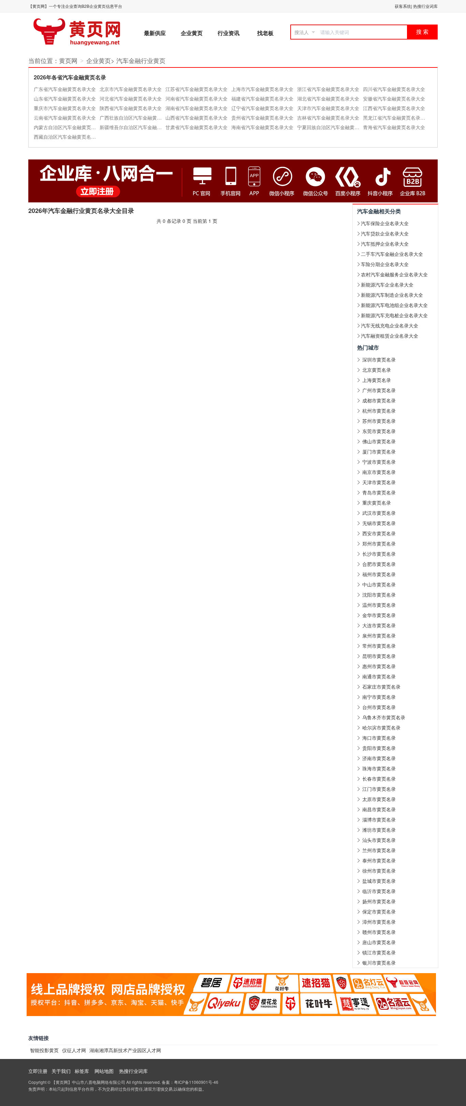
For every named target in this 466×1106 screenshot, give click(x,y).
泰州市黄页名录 (379, 860)
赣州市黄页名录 (379, 931)
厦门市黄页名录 (379, 451)
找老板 (265, 33)
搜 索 (422, 32)
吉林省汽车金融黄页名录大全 (328, 117)
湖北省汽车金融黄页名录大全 (328, 98)
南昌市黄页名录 (379, 809)
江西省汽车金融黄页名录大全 (394, 108)
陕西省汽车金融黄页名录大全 (131, 108)
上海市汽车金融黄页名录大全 (262, 89)
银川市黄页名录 (379, 962)
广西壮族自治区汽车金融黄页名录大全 (132, 117)
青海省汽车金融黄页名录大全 (394, 127)
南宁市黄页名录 (379, 696)
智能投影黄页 (44, 1050)
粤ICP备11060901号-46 (196, 1082)
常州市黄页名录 (379, 645)
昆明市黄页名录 (379, 655)
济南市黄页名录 (379, 758)
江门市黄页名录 (379, 788)
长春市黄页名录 (379, 778)
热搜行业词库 (425, 6)
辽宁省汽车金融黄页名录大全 (262, 108)
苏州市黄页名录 (379, 420)
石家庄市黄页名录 (381, 686)
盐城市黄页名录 (379, 880)
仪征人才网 (74, 1050)
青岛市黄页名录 (379, 492)
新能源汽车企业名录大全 (387, 284)
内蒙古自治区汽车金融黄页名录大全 (67, 127)
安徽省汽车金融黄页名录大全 (394, 98)
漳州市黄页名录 (379, 921)
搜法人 (301, 32)
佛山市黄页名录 (379, 441)
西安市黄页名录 (379, 533)
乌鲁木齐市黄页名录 (383, 717)
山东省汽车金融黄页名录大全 (65, 98)
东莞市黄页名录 (379, 431)
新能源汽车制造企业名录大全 (392, 294)
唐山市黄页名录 (379, 942)
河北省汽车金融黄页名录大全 (131, 98)
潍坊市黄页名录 (379, 829)
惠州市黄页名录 (379, 666)
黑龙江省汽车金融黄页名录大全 (396, 117)
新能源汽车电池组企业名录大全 (394, 305)
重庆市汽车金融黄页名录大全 (65, 108)
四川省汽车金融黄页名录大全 (394, 89)
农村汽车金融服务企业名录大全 (394, 274)
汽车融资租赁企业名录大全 (389, 335)
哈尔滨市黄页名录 (381, 727)
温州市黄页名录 (379, 604)
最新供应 (155, 33)
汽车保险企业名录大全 (385, 223)
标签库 (82, 1070)
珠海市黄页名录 (379, 768)
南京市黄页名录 (379, 471)
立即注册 (37, 1070)
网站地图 (104, 1070)
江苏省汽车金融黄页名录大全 (196, 89)
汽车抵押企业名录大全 (385, 243)
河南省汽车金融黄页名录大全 (196, 98)
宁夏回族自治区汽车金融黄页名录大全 (330, 127)
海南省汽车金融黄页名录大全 (262, 127)
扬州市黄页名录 (379, 901)
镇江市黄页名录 (379, 952)
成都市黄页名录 (379, 400)
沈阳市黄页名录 (379, 594)
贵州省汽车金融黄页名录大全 (262, 117)
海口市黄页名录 (379, 737)
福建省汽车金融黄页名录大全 (262, 98)
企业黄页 (192, 33)
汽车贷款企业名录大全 (385, 233)
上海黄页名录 (376, 380)
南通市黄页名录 (379, 676)
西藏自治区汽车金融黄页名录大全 (67, 136)
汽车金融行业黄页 (140, 60)
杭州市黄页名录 (379, 410)
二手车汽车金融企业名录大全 (392, 253)
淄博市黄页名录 (379, 819)
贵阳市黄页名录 (379, 747)
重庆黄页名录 (376, 502)
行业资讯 (228, 33)
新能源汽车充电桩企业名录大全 (394, 315)
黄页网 (68, 60)
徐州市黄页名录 (379, 870)
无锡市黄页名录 (379, 523)
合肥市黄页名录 (379, 563)
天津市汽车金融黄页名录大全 (328, 108)
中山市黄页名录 (379, 584)
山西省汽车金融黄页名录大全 (196, 117)
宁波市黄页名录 (379, 461)
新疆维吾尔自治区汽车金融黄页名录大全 (132, 127)
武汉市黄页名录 (379, 512)
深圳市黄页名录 (379, 359)
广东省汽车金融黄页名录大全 (65, 89)
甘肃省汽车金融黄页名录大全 (196, 127)
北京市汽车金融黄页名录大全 (131, 89)
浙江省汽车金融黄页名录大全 (328, 89)
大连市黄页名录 (379, 625)
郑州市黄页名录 (379, 543)
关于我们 (61, 1070)
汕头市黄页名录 (379, 839)
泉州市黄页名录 (379, 635)
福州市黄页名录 (379, 574)
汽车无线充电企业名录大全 (389, 325)
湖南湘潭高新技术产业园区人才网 (125, 1050)
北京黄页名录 (376, 369)
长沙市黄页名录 (379, 553)
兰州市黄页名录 (379, 850)
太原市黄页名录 (379, 799)
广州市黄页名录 (379, 390)
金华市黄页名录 (379, 615)
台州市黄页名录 (379, 707)
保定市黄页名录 (379, 911)
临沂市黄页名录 (379, 891)
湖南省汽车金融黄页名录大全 (196, 108)
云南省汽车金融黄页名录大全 (65, 117)
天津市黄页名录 (379, 482)
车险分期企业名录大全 (385, 264)
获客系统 (403, 6)
